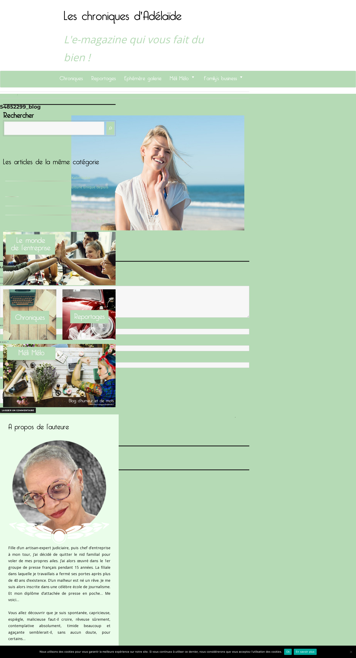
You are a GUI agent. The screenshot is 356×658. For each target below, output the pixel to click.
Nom (3, 325)
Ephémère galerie (143, 77)
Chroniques (71, 77)
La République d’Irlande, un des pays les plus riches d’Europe (59, 211)
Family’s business (220, 77)
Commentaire (8, 283)
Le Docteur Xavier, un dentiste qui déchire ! (43, 202)
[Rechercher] (110, 128)
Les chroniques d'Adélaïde (123, 13)
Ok (288, 651)
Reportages (103, 77)
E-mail (4, 342)
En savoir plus (305, 651)
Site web (4, 359)
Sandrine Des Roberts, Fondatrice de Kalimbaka (47, 177)
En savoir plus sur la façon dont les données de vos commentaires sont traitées (164, 416)
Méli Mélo (179, 77)
